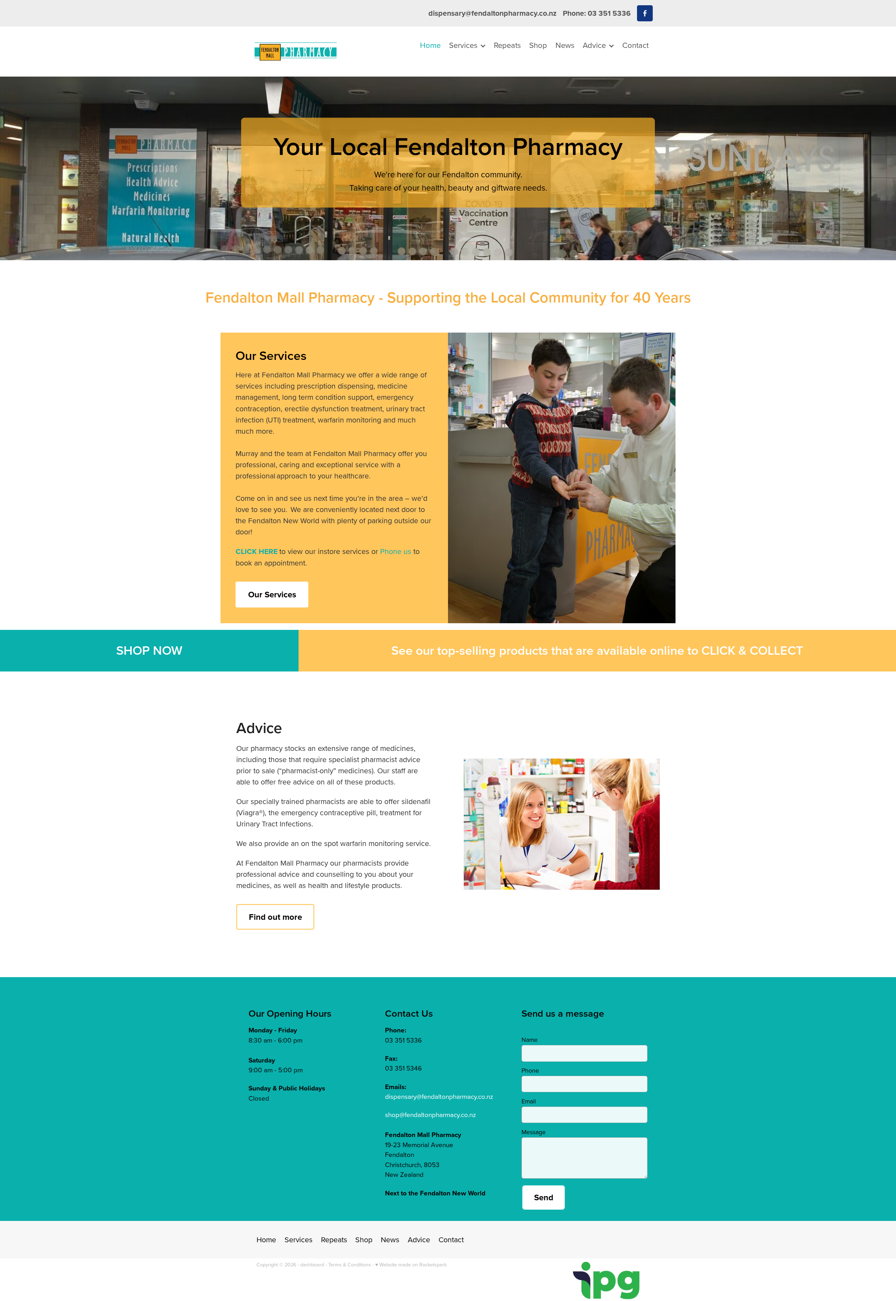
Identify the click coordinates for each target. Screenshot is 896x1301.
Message (534, 1132)
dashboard (312, 1264)
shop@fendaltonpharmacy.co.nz (430, 1114)
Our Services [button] (272, 594)
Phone (530, 1070)
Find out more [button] (275, 917)
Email (529, 1101)
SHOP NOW (149, 650)
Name (530, 1040)
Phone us (395, 551)
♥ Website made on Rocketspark (411, 1264)
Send (543, 1197)
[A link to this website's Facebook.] (645, 13)
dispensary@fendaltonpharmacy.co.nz (492, 13)
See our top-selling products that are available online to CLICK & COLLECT (597, 650)
